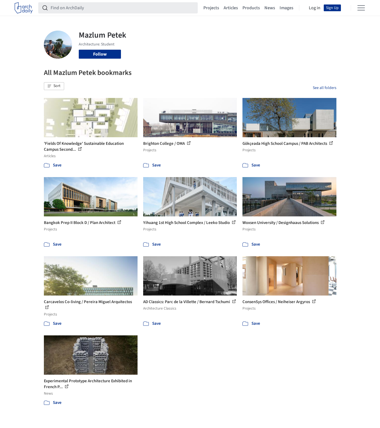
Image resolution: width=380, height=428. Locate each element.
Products (251, 8)
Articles (231, 8)
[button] (54, 86)
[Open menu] (361, 7)
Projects (211, 8)
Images (286, 8)
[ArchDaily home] (24, 7)
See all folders (324, 88)
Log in (314, 8)
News (269, 8)
